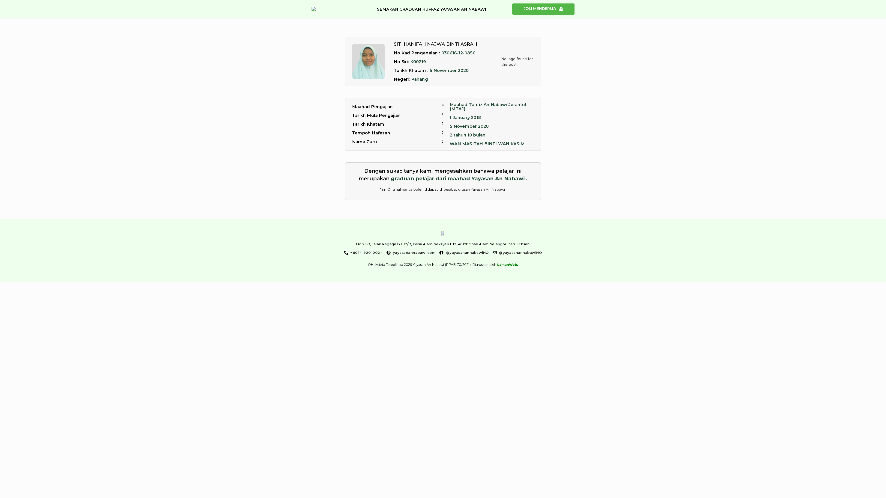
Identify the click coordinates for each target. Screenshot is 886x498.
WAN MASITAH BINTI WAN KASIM (487, 143)
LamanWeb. (507, 265)
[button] (431, 9)
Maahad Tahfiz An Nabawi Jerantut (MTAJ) (488, 106)
